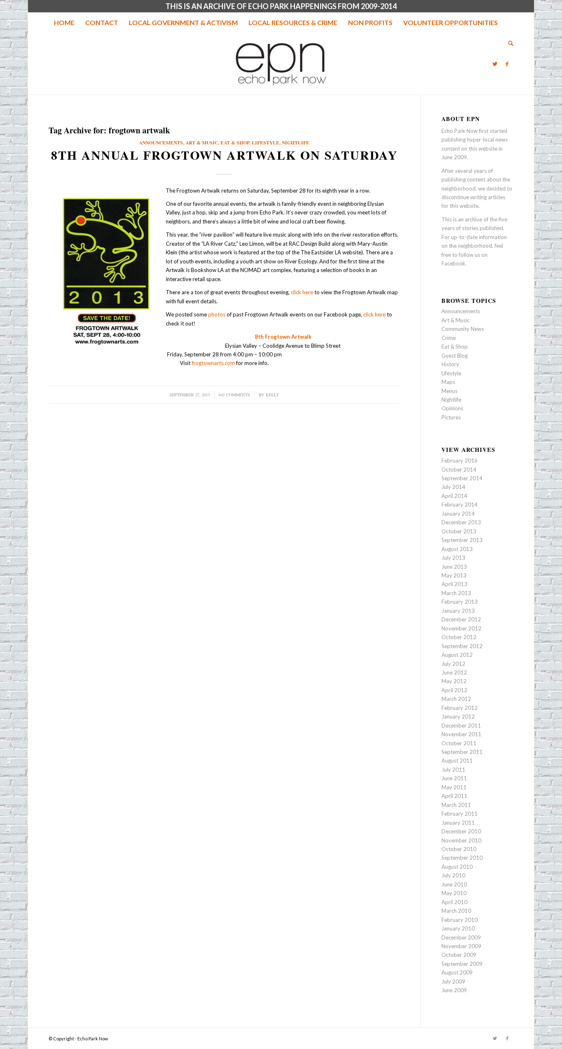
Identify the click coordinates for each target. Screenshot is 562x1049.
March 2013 (456, 593)
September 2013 (462, 540)
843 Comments (234, 395)
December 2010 (461, 831)
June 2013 (454, 566)
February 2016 (459, 460)
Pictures (451, 417)
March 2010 (456, 910)
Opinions (452, 408)
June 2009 (454, 990)
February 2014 (459, 504)
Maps (448, 382)
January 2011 (458, 822)
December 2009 (461, 937)
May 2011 (454, 787)
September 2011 (462, 752)
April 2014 (454, 496)
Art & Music (202, 142)
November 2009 (461, 946)
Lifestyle (265, 142)
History (450, 364)
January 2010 (458, 928)
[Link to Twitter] (495, 64)
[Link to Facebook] (507, 64)
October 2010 (458, 849)
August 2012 (457, 654)
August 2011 (457, 760)
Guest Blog (454, 355)
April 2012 (454, 690)
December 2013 (461, 522)
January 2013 (458, 610)
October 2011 (458, 743)
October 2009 (458, 954)
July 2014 (453, 487)
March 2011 (456, 805)
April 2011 (454, 796)
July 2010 (453, 875)
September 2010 (462, 857)
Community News (462, 329)
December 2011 (461, 725)
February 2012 (459, 708)
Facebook (453, 263)
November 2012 (461, 628)
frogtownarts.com (213, 363)
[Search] (508, 43)
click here (302, 292)
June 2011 (454, 778)
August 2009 (457, 972)
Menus (449, 391)
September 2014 (462, 478)
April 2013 (454, 584)
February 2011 (459, 813)
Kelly (272, 395)
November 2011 (461, 734)
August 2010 (457, 866)
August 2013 (457, 549)
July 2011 (453, 769)
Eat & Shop (235, 142)
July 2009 (453, 981)
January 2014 (458, 513)
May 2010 (454, 893)
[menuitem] (64, 22)
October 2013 (458, 531)
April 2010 (454, 902)
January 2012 (458, 716)
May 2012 (454, 681)
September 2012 (462, 646)
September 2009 (462, 964)
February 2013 (459, 601)
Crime (448, 338)
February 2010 (459, 919)
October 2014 (458, 469)
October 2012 (458, 637)
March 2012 (456, 698)
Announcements (161, 142)
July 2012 (453, 664)
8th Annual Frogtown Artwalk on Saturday (224, 155)
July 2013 (453, 557)
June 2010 (454, 884)
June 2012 (454, 672)
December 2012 (461, 619)
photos (216, 314)
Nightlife (295, 142)
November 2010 (461, 840)
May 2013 (454, 575)
